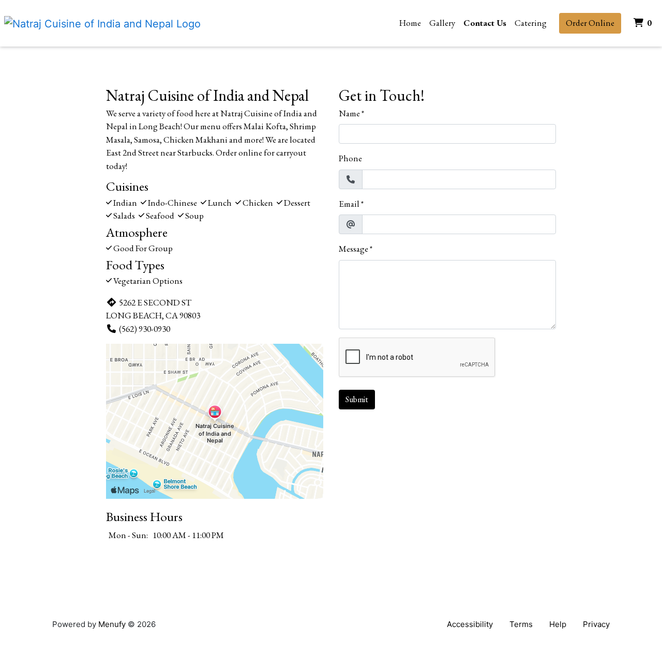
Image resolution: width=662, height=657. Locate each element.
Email (349, 203)
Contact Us (484, 22)
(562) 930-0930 (144, 328)
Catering (531, 22)
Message (353, 248)
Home (410, 22)
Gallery (442, 22)
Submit (356, 399)
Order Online (590, 22)
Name (349, 113)
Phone (350, 158)
